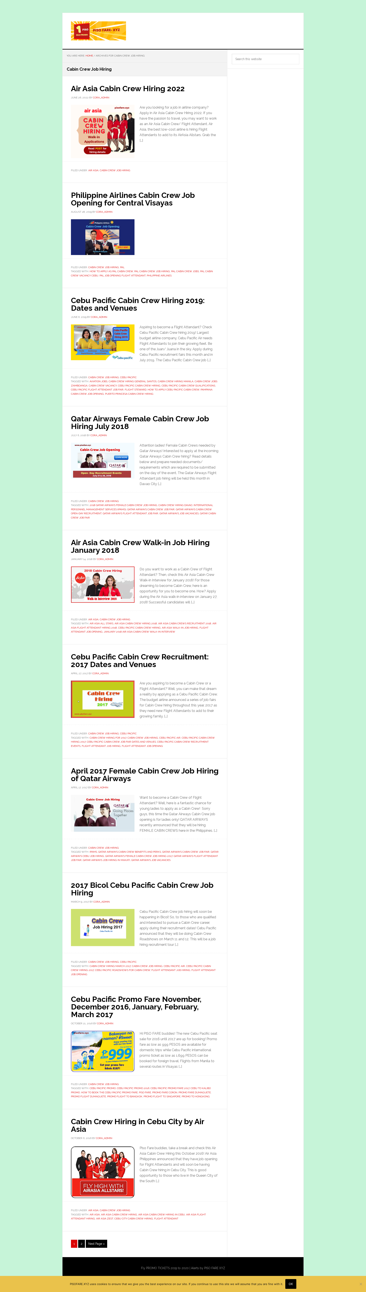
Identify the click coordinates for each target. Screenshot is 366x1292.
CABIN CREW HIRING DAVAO (175, 505)
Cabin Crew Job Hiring (115, 170)
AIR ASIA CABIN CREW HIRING (119, 1214)
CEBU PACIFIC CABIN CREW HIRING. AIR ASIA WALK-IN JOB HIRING (158, 627)
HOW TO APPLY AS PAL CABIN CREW (111, 271)
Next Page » (96, 1245)
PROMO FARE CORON (164, 1092)
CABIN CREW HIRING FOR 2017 (108, 737)
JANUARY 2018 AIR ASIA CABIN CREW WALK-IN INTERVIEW (139, 631)
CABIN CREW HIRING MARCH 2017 (110, 966)
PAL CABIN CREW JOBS (185, 271)
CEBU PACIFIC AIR (169, 737)
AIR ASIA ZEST (104, 1218)
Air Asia (93, 170)
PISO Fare (145, 1092)
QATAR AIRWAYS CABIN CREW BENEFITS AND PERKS (129, 851)
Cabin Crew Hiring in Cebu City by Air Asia (137, 1125)
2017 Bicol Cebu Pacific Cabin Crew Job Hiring (142, 889)
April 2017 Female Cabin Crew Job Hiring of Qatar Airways (145, 774)
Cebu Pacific (128, 377)
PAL (122, 267)
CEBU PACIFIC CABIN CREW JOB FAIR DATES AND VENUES (121, 741)
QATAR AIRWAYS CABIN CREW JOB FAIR (151, 509)
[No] (361, 1284)
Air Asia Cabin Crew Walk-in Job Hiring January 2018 (140, 546)
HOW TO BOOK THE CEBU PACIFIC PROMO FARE (109, 1092)
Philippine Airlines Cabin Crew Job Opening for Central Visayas (133, 199)
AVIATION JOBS (98, 381)
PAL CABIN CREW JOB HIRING (152, 271)
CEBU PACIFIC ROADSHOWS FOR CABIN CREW (122, 970)
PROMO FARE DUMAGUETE (195, 1092)
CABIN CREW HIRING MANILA (175, 381)
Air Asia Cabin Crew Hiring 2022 (128, 88)
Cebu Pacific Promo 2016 (133, 1088)
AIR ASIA (95, 1214)
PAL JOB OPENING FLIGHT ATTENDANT (123, 275)
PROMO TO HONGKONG (196, 1096)
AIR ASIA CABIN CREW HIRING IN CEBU (161, 1214)
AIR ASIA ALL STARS (101, 623)
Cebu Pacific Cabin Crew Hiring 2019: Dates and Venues (138, 304)
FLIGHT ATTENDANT (166, 1218)
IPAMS (93, 851)
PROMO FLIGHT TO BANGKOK (124, 1096)
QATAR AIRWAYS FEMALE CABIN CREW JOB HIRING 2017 (138, 856)
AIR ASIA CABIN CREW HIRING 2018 (136, 623)
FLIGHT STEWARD (135, 389)
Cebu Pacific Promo (103, 1088)
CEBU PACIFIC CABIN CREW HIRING (139, 385)
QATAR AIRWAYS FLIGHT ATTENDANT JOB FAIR (130, 513)
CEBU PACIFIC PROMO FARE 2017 (170, 1088)
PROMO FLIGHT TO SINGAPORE (162, 1096)
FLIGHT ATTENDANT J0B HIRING (101, 746)
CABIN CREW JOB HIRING (143, 737)
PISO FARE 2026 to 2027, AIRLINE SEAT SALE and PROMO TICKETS (183, 30)
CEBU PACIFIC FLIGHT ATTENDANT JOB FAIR (97, 389)
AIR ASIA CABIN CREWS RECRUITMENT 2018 (184, 623)
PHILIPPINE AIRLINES (159, 275)
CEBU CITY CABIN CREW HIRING (133, 1218)
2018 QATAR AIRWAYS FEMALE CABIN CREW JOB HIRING (123, 505)
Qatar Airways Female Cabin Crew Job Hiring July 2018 (140, 422)
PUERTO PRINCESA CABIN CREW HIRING (129, 393)
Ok (291, 1284)
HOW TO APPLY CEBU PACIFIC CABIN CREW (173, 389)
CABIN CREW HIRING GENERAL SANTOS (133, 381)
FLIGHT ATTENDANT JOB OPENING (142, 746)
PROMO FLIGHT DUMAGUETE (88, 1096)
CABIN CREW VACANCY (103, 385)
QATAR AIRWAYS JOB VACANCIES (179, 513)
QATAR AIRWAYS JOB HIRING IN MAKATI (106, 860)
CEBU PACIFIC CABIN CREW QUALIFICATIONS (188, 385)
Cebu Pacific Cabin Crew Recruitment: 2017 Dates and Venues (140, 660)
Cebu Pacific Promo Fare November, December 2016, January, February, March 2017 (136, 1007)
